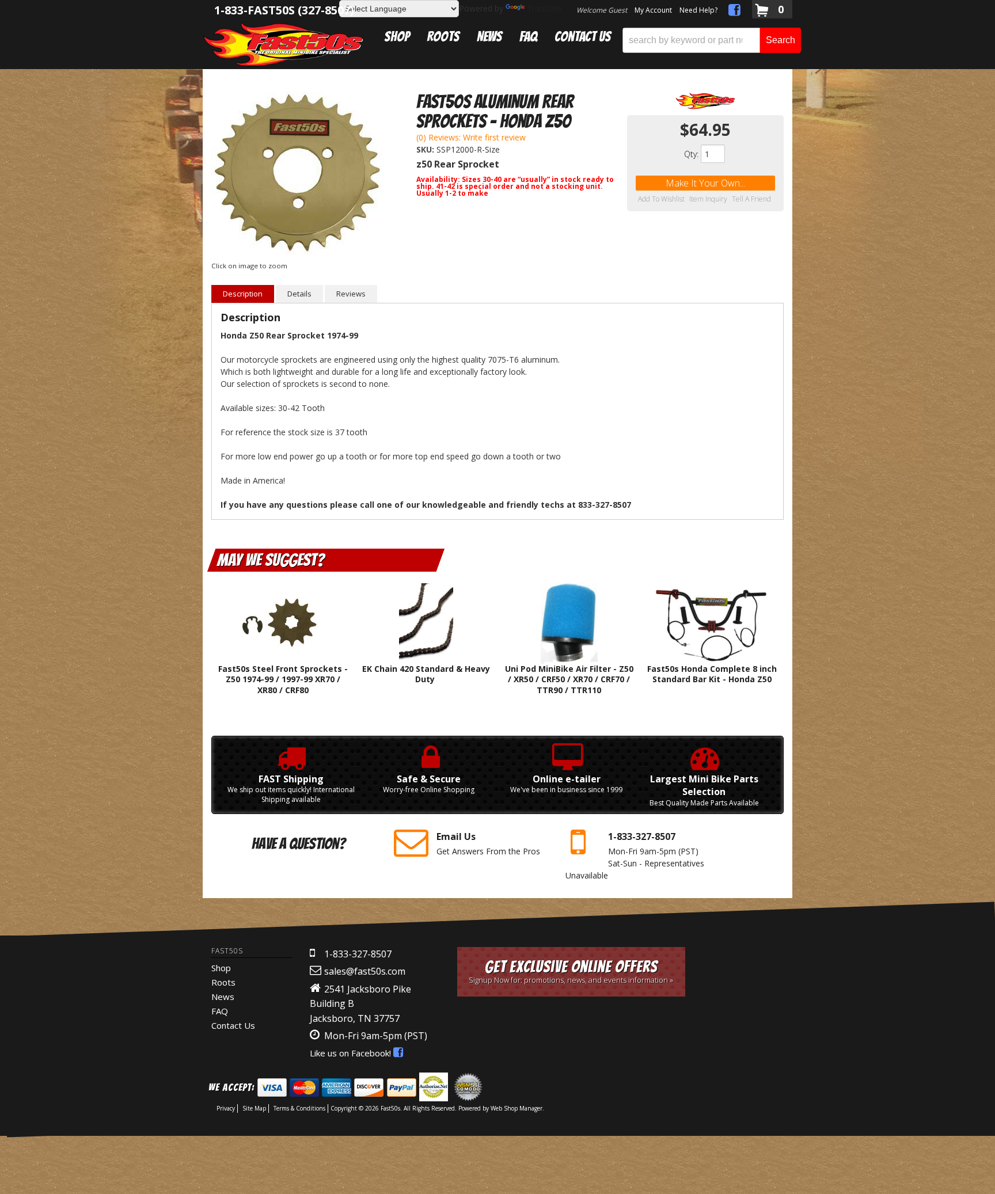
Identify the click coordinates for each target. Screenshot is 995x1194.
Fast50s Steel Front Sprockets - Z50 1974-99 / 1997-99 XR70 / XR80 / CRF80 (283, 679)
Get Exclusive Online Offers (571, 971)
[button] (711, 40)
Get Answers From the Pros (488, 843)
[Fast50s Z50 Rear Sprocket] (297, 175)
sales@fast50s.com (364, 971)
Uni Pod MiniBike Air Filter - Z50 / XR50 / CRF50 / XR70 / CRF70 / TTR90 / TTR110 (569, 679)
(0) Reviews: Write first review (471, 137)
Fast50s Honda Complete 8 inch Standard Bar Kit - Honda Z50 (712, 674)
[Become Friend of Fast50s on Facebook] (734, 11)
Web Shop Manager (516, 1108)
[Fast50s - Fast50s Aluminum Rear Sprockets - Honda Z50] (705, 100)
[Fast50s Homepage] (283, 44)
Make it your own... (705, 183)
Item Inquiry (708, 199)
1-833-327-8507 (358, 954)
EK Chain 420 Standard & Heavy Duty (426, 674)
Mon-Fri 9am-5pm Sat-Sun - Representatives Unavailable (634, 855)
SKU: (426, 149)
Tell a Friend (751, 199)
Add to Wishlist (661, 199)
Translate (544, 8)
